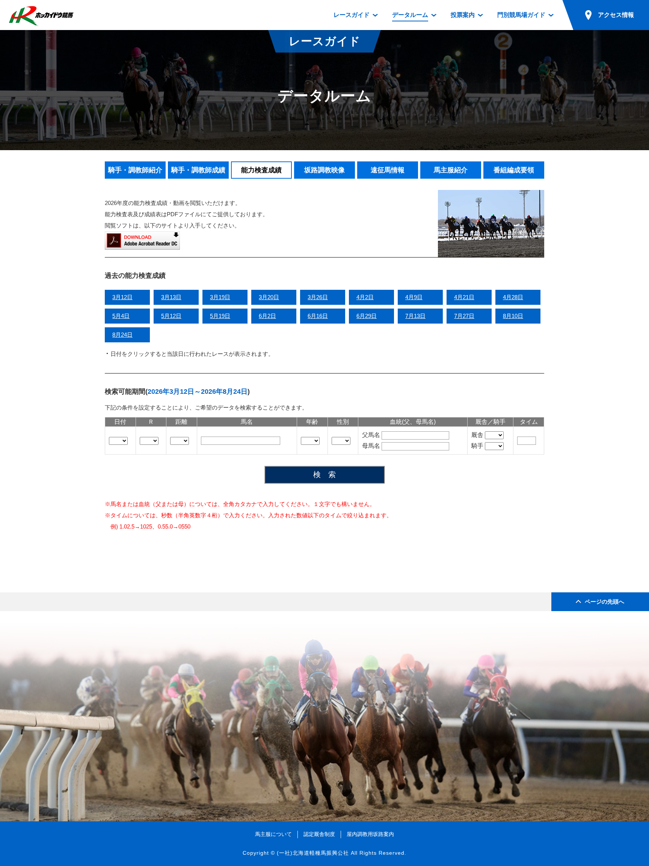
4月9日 (414, 297)
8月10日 (513, 316)
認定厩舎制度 (319, 834)
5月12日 (171, 316)
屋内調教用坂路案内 (370, 834)
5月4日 (121, 316)
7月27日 (464, 316)
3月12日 (122, 297)
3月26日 (318, 297)
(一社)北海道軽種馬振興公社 (313, 853)
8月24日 (122, 334)
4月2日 (365, 297)
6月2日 (267, 316)
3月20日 (269, 297)
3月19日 (220, 297)
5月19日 (220, 316)
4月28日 (513, 297)
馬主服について (273, 834)
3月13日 (171, 297)
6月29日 (366, 316)
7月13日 (415, 316)
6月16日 (318, 316)
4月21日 (464, 297)
